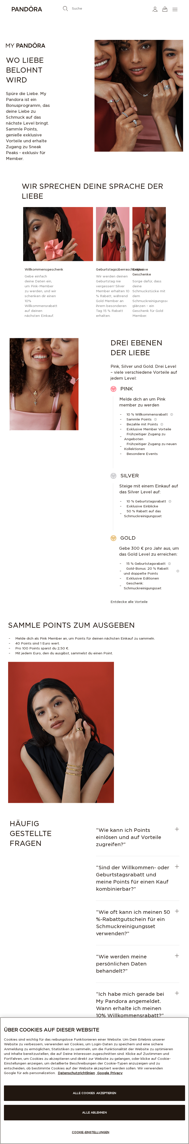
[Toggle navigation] (175, 9)
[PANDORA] (39, 9)
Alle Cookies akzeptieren (94, 1093)
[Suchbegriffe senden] (65, 9)
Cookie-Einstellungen (90, 1132)
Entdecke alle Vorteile (129, 602)
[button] (155, 9)
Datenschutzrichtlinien (76, 1073)
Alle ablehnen (94, 1112)
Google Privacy (109, 1073)
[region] (94, 1080)
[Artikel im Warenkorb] (165, 9)
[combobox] (94, 7)
